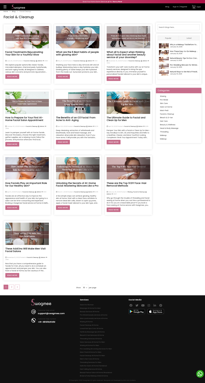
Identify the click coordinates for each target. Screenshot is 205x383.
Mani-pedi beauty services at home (94, 318)
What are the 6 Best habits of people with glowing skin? (77, 53)
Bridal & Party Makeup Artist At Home (94, 376)
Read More (12, 76)
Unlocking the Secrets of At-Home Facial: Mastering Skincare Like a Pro (77, 184)
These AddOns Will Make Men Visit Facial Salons (25, 250)
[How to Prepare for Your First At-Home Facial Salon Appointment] (27, 93)
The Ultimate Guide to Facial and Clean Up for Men (126, 118)
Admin (40, 61)
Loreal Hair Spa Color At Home (91, 328)
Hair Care (164, 121)
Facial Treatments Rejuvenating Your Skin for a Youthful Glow (24, 53)
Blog (167, 7)
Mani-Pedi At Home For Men (90, 352)
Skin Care (164, 103)
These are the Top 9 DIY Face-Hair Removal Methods (127, 184)
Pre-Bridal (164, 100)
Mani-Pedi (164, 110)
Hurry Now (117, 2)
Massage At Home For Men (90, 308)
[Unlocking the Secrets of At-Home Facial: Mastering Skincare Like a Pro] (78, 158)
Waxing (130, 192)
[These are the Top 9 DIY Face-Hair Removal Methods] (128, 158)
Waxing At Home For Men (89, 345)
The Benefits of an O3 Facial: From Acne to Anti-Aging (76, 118)
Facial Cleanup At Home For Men (92, 355)
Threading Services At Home (91, 338)
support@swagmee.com (51, 313)
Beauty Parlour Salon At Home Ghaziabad (96, 372)
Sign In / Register (180, 7)
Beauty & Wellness (167, 124)
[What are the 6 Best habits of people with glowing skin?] (78, 27)
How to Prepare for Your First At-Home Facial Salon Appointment (24, 118)
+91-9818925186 (46, 322)
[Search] (197, 27)
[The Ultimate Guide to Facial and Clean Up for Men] (128, 93)
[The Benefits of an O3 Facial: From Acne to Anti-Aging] (78, 93)
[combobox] (179, 27)
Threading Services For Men (90, 362)
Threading (164, 132)
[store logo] (18, 7)
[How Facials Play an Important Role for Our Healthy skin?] (27, 158)
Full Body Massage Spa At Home (92, 332)
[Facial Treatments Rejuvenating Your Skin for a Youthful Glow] (27, 27)
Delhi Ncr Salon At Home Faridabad (93, 366)
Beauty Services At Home (89, 311)
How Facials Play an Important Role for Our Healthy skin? (26, 184)
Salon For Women (87, 305)
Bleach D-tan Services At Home (92, 335)
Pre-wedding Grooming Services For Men (96, 349)
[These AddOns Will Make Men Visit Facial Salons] (27, 224)
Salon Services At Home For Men (92, 342)
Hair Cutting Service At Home (91, 369)
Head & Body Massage (169, 128)
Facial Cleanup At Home (89, 325)
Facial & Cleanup (29, 61)
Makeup (163, 135)
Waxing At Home (86, 322)
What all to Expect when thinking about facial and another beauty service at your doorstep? (126, 55)
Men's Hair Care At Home (89, 359)
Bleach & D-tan (166, 117)
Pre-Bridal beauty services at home (93, 315)
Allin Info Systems (129, 380)
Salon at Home (166, 107)
